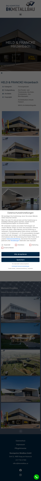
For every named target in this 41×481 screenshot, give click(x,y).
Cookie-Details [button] (11, 268)
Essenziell (7, 245)
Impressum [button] (30, 268)
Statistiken (21, 245)
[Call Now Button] (36, 477)
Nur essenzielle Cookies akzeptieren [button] (20, 263)
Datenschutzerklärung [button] (21, 268)
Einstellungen (15, 240)
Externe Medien (9, 247)
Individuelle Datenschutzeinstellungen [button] (20, 266)
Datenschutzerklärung (13, 239)
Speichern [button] (21, 260)
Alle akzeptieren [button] (20, 254)
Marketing (35, 245)
